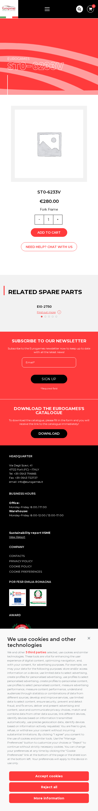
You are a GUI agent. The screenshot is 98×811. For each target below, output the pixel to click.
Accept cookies (49, 776)
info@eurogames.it (30, 481)
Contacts (17, 556)
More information (49, 798)
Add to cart (49, 232)
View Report (17, 537)
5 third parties (36, 652)
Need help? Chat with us (49, 247)
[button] (89, 638)
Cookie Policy (20, 566)
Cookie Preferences (25, 571)
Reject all (49, 787)
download (49, 433)
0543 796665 (27, 473)
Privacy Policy (21, 561)
